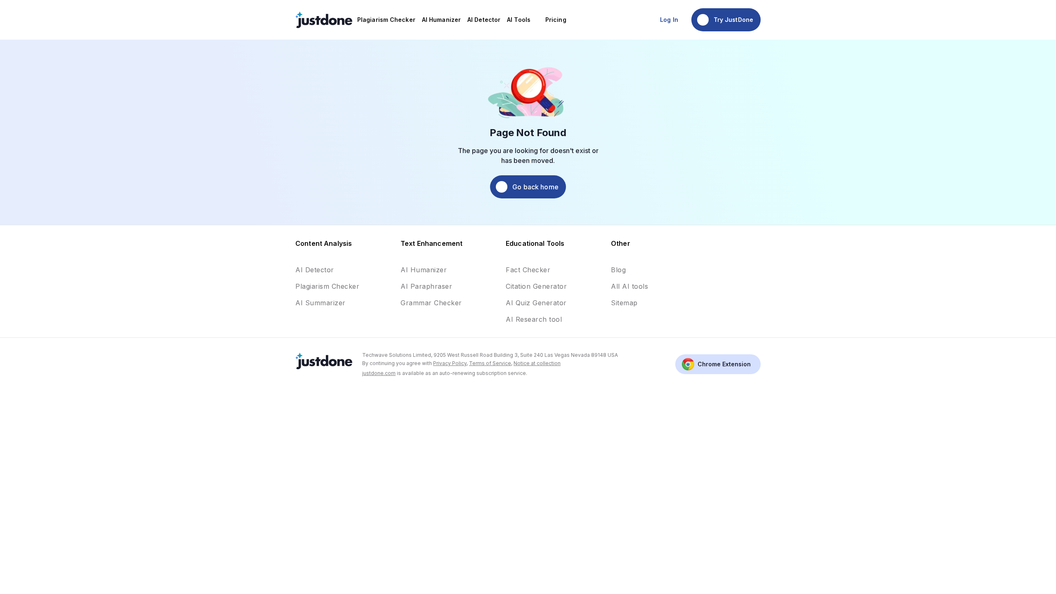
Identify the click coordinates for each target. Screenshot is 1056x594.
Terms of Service (490, 363)
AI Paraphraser (426, 286)
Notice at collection (537, 363)
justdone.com (379, 373)
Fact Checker (528, 270)
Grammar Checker (431, 303)
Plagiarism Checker (327, 286)
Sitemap (624, 303)
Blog (618, 270)
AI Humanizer (424, 270)
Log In (669, 19)
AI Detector (314, 270)
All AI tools (629, 286)
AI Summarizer (320, 303)
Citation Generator (536, 286)
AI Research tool (534, 319)
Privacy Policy (450, 363)
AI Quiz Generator (536, 303)
